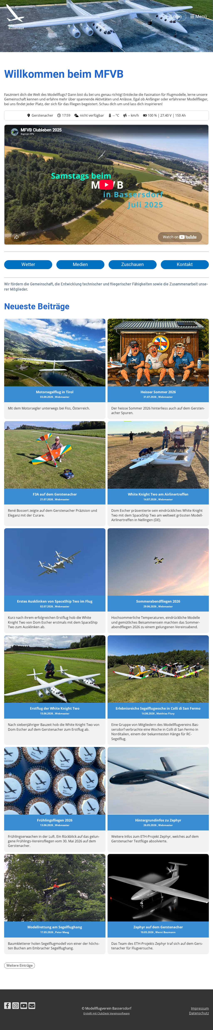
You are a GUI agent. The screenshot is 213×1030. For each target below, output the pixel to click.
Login (176, 16)
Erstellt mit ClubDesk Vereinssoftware (106, 1013)
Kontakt (185, 264)
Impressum (200, 1008)
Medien (80, 264)
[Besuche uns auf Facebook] (7, 1006)
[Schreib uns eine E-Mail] (31, 1006)
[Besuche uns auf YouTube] (23, 1006)
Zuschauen (132, 264)
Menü (200, 16)
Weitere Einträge (19, 965)
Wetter (28, 264)
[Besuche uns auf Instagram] (15, 1006)
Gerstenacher (42, 115)
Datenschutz (199, 1013)
